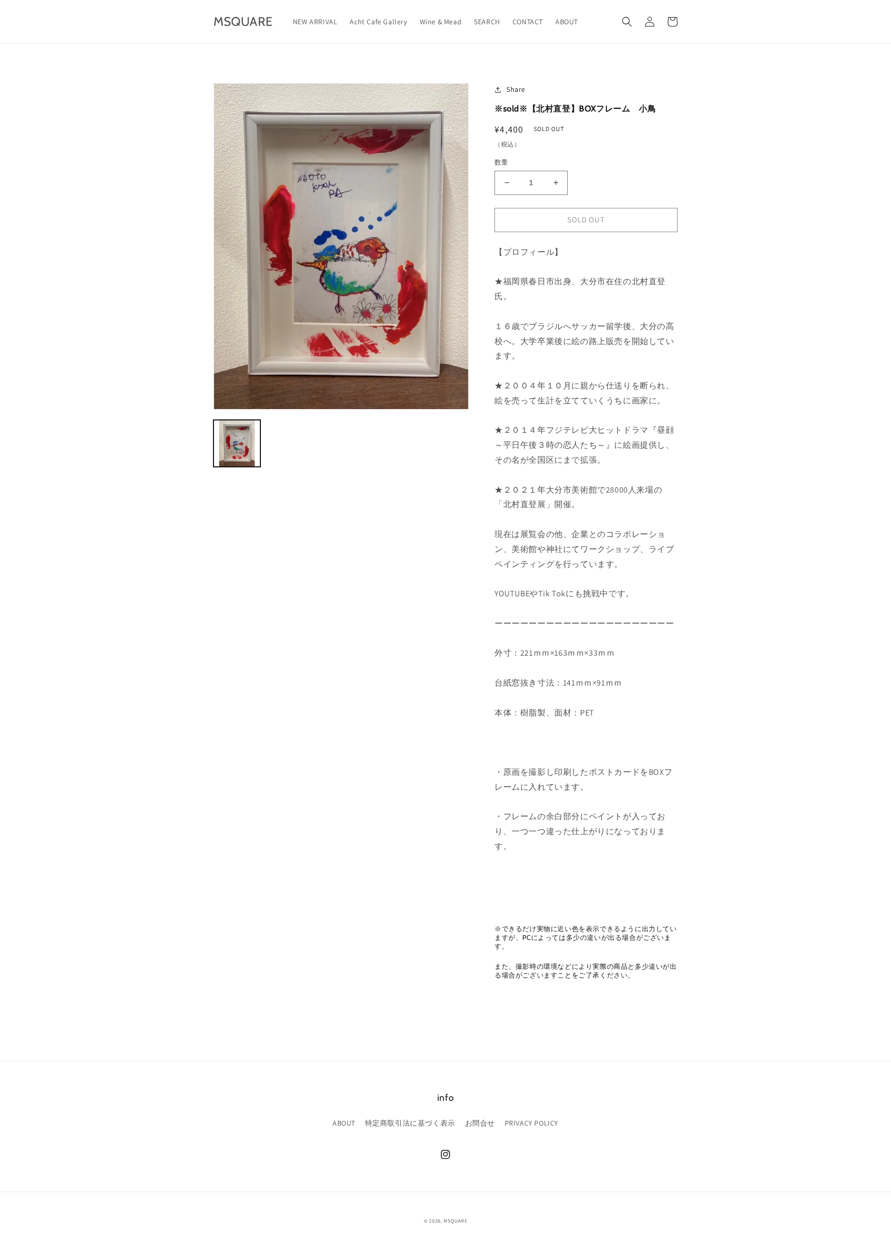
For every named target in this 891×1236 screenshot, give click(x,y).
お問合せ (480, 1123)
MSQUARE (455, 1220)
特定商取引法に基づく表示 (410, 1123)
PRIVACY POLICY (531, 1123)
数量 (501, 162)
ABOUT (344, 1123)
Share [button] (515, 89)
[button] (627, 21)
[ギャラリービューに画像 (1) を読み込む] (236, 443)
